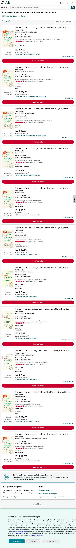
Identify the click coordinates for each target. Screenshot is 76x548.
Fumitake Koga (38, 477)
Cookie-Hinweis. (19, 533)
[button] (68, 57)
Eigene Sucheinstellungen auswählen (52, 497)
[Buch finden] (73, 7)
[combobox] (40, 7)
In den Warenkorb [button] (38, 61)
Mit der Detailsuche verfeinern (15, 16)
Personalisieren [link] (51, 541)
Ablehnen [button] (33, 541)
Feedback (74, 199)
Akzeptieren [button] (16, 541)
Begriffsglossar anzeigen (48, 494)
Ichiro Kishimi (26, 477)
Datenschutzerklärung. (36, 535)
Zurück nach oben (38, 504)
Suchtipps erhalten (45, 490)
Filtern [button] (7, 21)
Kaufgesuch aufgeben (11, 497)
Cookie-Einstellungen (19, 531)
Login (67, 3)
